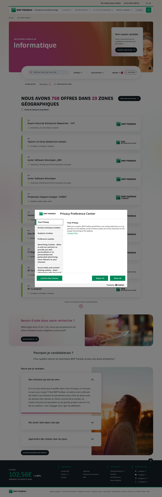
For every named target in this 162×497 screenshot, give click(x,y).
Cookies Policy (72, 233)
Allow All (117, 278)
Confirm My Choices (49, 278)
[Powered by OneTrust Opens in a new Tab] (116, 285)
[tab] (49, 222)
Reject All (100, 278)
